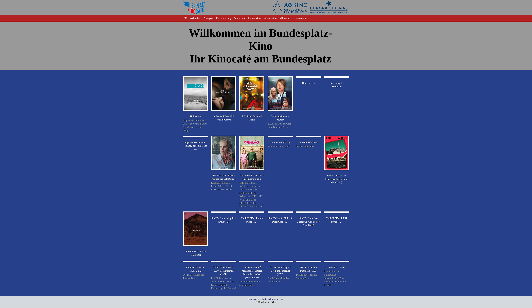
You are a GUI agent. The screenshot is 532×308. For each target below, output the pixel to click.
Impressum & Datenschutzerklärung (266, 298)
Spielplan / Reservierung (217, 18)
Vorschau (239, 18)
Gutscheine (270, 18)
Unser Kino (254, 18)
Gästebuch (286, 18)
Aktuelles (195, 18)
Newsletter (301, 18)
